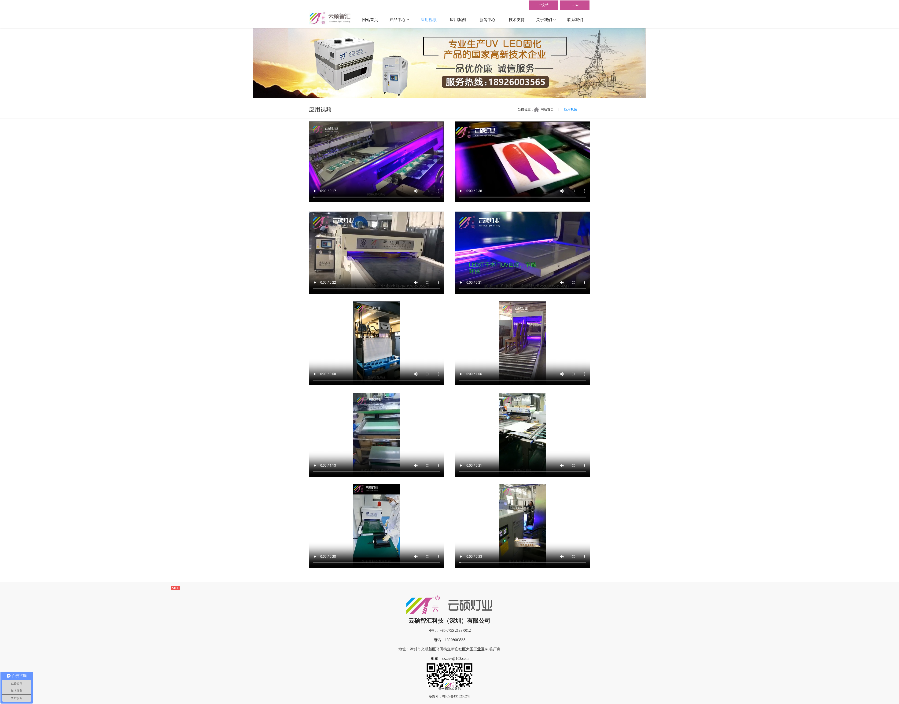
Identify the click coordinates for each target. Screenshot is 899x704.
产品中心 (398, 20)
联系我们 (575, 20)
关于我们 (544, 20)
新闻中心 (487, 20)
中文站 (544, 5)
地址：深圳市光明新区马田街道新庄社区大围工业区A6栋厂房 (449, 649)
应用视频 (429, 20)
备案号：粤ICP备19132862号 (449, 696)
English (575, 5)
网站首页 (370, 20)
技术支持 (517, 20)
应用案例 (458, 20)
